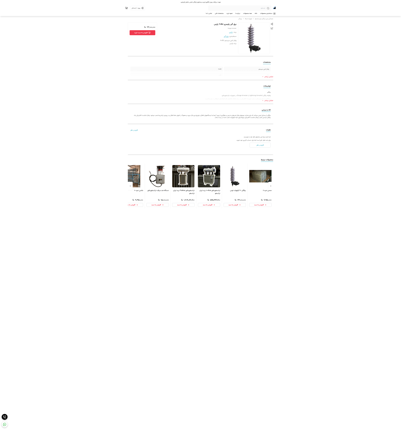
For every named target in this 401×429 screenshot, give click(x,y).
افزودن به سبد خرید (141, 32)
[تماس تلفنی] (5, 417)
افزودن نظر (134, 130)
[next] (130, 186)
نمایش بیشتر (268, 76)
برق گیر (240, 19)
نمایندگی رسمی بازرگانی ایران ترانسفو (264, 19)
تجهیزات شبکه (248, 19)
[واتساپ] (5, 424)
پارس (231, 32)
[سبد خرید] (126, 8)
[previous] (270, 186)
